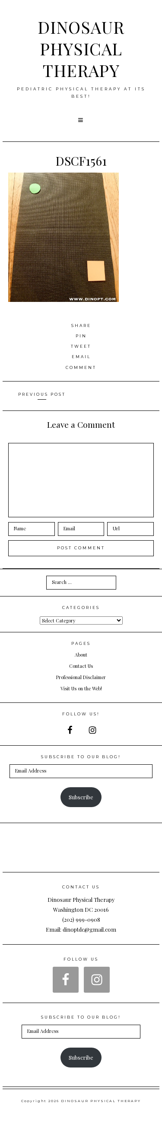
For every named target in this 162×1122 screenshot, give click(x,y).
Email (81, 356)
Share (81, 325)
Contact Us (81, 666)
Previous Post (42, 394)
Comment (81, 367)
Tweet (81, 346)
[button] (81, 120)
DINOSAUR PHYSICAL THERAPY (81, 48)
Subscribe (81, 797)
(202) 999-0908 (81, 919)
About (81, 654)
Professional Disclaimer (81, 677)
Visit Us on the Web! (81, 688)
